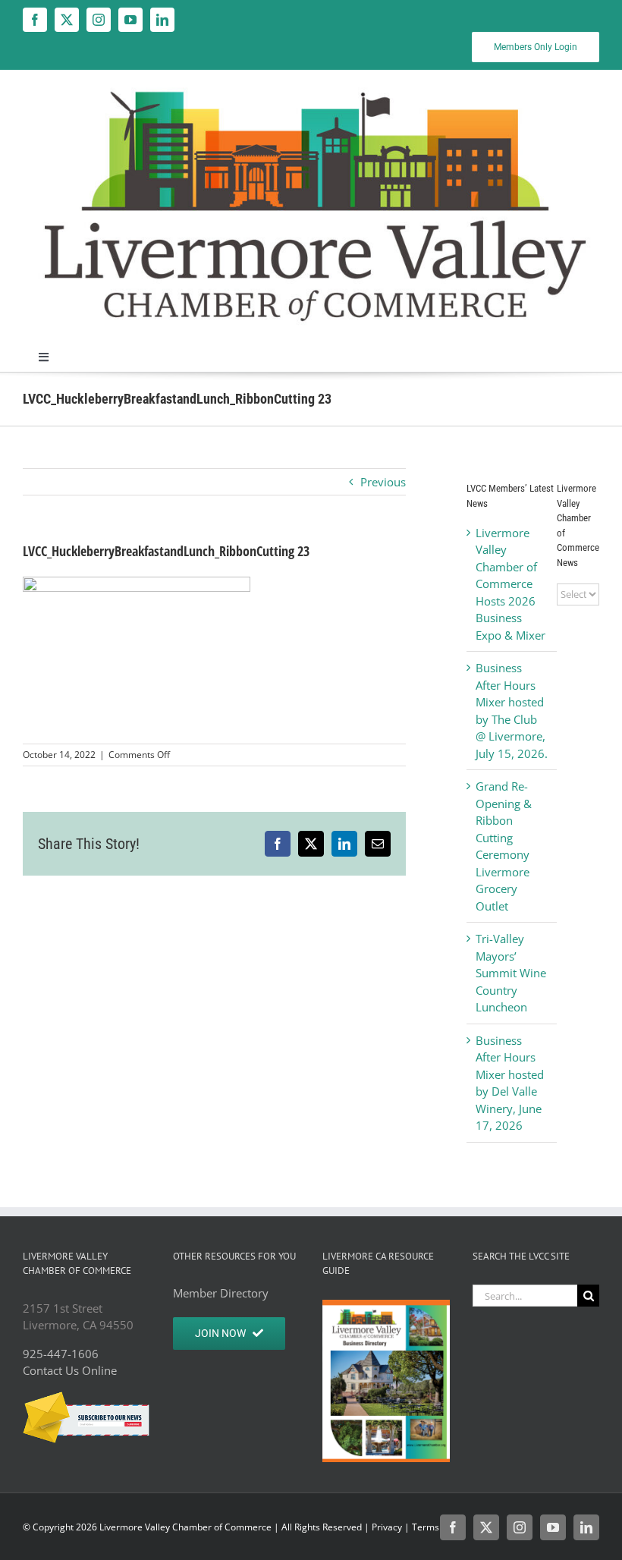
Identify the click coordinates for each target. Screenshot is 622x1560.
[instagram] (98, 20)
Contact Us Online (70, 1370)
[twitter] (67, 20)
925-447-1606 (61, 1353)
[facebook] (35, 20)
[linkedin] (162, 20)
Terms (425, 1527)
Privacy (387, 1527)
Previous (383, 481)
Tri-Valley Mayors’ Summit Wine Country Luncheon (511, 972)
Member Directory (221, 1293)
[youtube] (130, 20)
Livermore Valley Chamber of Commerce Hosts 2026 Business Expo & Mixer (510, 584)
